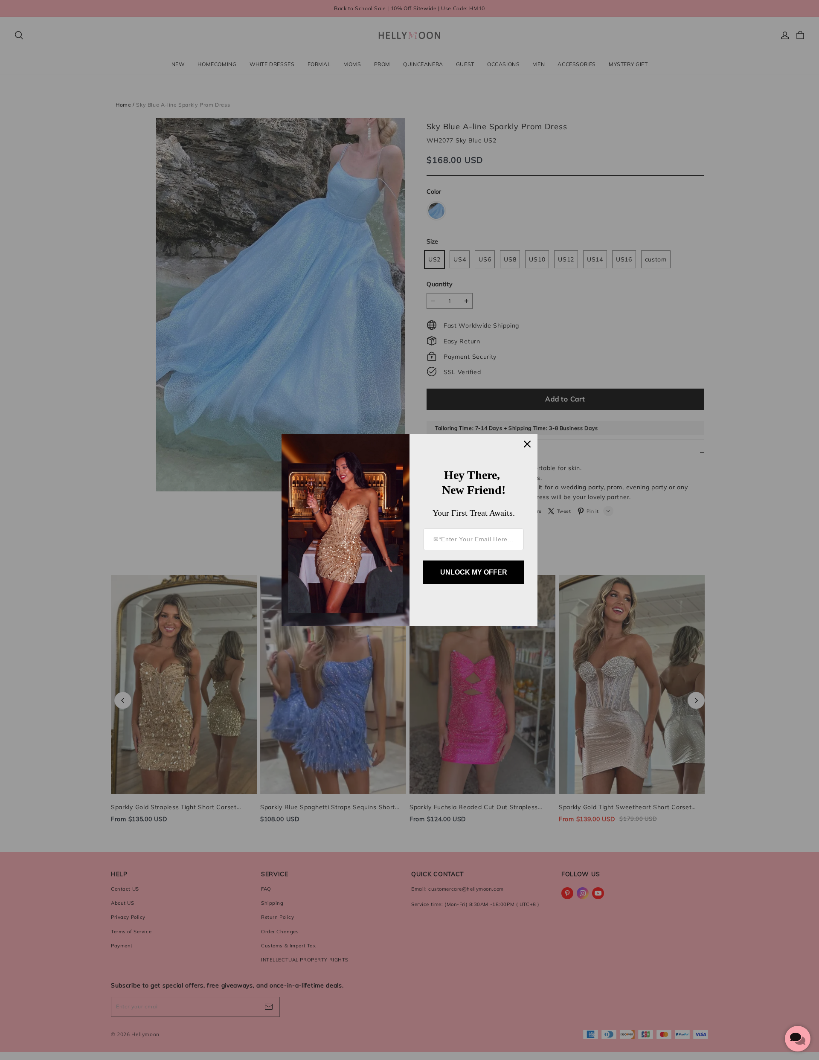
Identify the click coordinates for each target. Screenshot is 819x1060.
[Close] (527, 444)
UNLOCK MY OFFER (473, 572)
